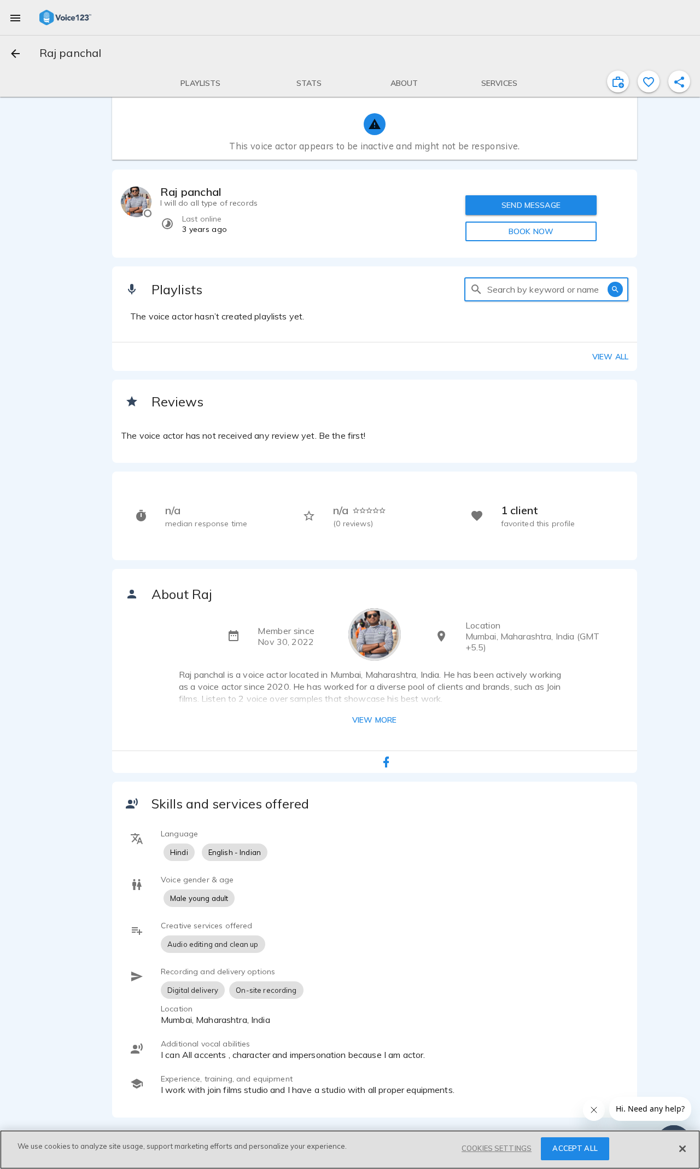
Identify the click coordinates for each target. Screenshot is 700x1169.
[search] (476, 289)
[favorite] (649, 81)
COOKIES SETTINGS (497, 1148)
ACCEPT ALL (574, 1148)
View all (610, 357)
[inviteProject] (618, 81)
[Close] (682, 1149)
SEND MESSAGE (531, 205)
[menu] (15, 17)
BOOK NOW (531, 231)
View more (374, 720)
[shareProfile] (679, 81)
